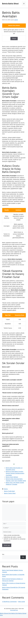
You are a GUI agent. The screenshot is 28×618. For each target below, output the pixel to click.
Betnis (6, 489)
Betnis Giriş (14, 613)
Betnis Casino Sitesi (10, 493)
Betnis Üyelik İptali (9, 491)
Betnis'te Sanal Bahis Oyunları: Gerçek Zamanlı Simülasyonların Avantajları (15, 473)
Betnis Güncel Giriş (5, 613)
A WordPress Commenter (9, 601)
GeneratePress (14, 610)
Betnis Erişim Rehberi (12, 477)
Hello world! (21, 601)
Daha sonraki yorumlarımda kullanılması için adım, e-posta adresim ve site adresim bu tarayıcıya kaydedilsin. (14, 538)
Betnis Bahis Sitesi (10, 4)
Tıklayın (14, 38)
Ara (3, 554)
